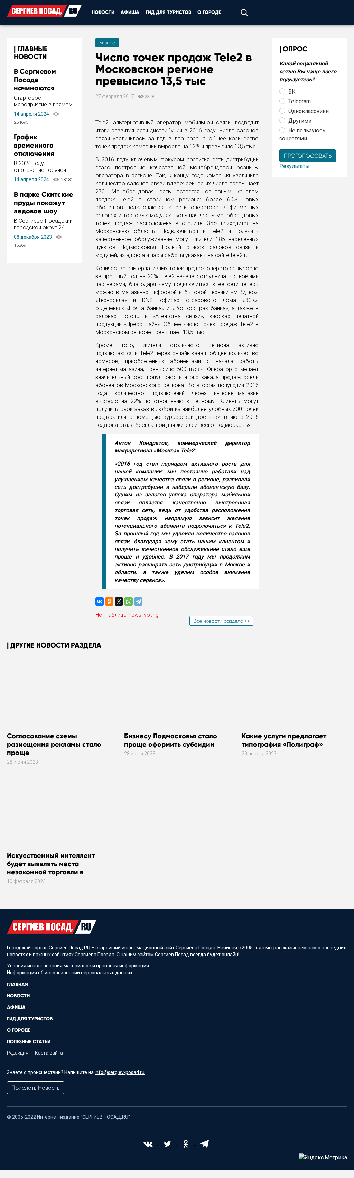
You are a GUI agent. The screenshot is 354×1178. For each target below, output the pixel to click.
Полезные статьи (28, 1042)
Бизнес (107, 42)
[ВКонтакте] (99, 601)
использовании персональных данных (88, 972)
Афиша (130, 12)
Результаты (294, 166)
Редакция (17, 1053)
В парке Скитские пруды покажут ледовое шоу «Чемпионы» (43, 206)
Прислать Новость (35, 1087)
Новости (103, 12)
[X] (119, 601)
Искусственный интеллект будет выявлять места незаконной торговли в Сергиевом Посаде (51, 868)
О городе (209, 12)
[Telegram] (138, 601)
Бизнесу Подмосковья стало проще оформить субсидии (170, 740)
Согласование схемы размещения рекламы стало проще (54, 744)
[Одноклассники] (109, 601)
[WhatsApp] (128, 601)
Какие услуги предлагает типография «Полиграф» (284, 740)
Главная (17, 984)
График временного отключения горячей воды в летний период (39, 153)
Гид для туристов (168, 12)
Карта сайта (49, 1053)
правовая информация (122, 965)
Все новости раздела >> (221, 621)
